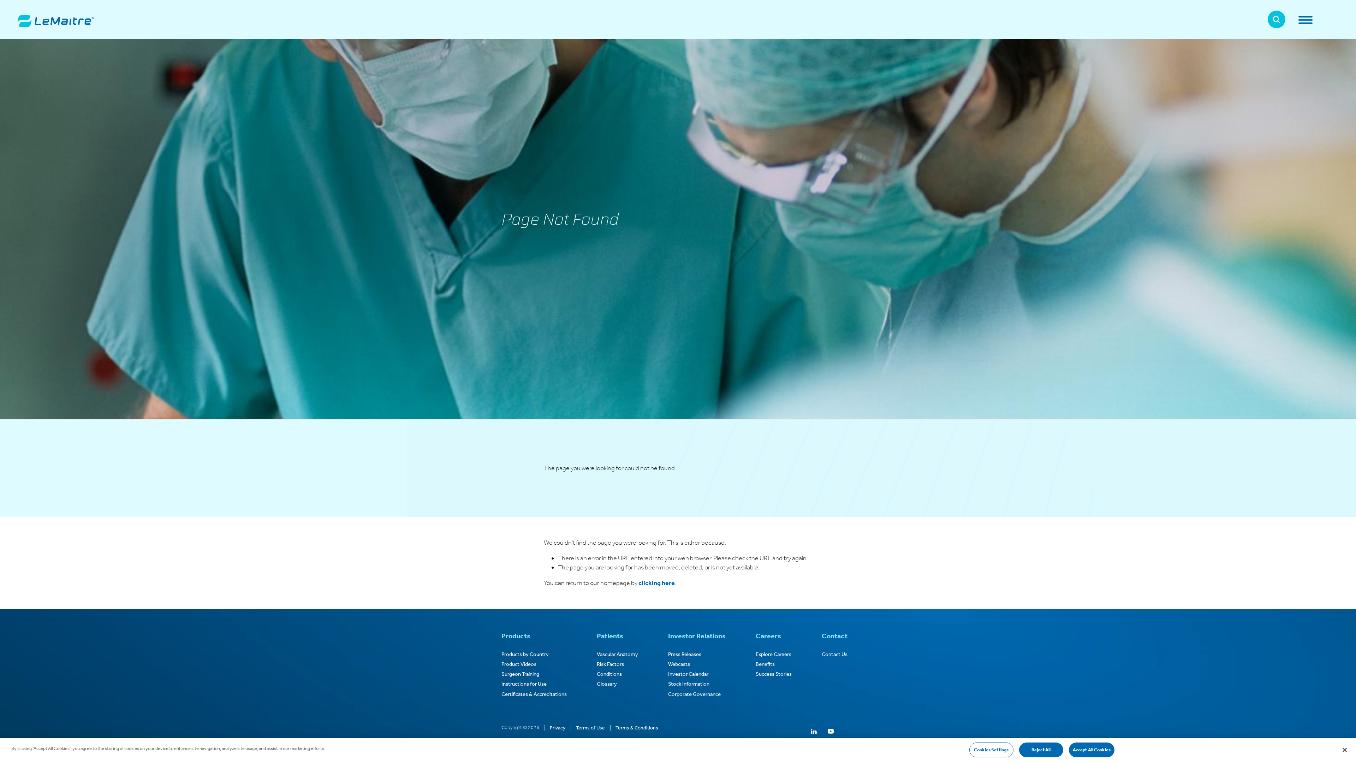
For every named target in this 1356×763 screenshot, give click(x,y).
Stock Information (688, 684)
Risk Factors (610, 664)
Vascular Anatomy (617, 654)
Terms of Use (590, 728)
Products (515, 636)
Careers (768, 636)
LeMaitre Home (56, 21)
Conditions (609, 674)
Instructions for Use (524, 684)
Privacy (557, 728)
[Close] (1344, 750)
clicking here (656, 583)
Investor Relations (697, 636)
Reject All (1041, 749)
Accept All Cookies (1092, 749)
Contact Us (835, 654)
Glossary (607, 684)
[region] (678, 750)
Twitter (797, 732)
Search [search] (1276, 19)
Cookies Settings (991, 749)
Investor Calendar (688, 674)
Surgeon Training (520, 674)
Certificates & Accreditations (534, 694)
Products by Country (525, 654)
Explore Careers (773, 654)
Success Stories (774, 674)
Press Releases (684, 654)
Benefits (765, 664)
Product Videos (518, 664)
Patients (610, 636)
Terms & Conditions (636, 728)
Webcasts (679, 664)
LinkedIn (814, 732)
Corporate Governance (694, 694)
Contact (835, 636)
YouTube (831, 732)
